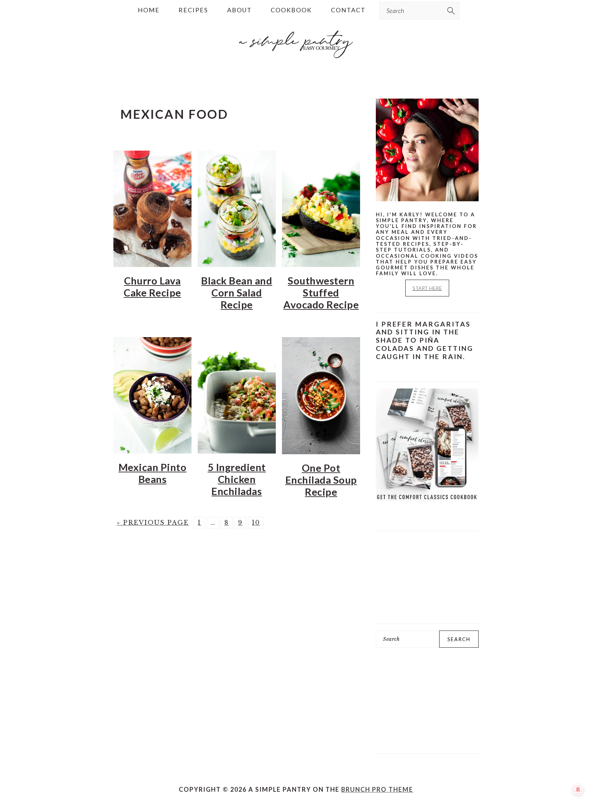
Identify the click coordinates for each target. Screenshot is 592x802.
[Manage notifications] (577, 789)
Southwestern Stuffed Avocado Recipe (321, 292)
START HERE (427, 288)
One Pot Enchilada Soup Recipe (321, 480)
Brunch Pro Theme (377, 789)
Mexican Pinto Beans (153, 473)
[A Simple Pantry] (296, 60)
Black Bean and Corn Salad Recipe (236, 292)
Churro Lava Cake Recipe (152, 286)
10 (256, 522)
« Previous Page (153, 522)
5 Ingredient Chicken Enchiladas (237, 479)
